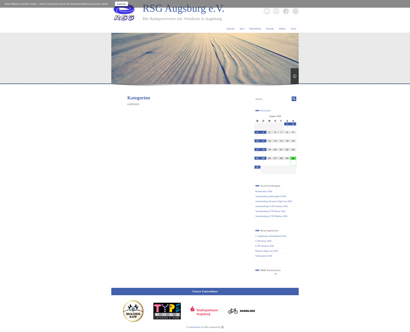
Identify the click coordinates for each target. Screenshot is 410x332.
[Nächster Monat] (293, 115)
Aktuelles (230, 29)
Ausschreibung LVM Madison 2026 (271, 216)
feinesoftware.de (196, 327)
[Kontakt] (276, 11)
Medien (282, 29)
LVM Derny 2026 (263, 241)
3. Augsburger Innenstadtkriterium (271, 236)
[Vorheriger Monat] (257, 115)
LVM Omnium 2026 (264, 246)
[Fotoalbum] (266, 11)
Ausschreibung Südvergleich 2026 (270, 196)
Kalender (270, 29)
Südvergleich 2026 (263, 256)
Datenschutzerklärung (80, 3)
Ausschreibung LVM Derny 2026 (270, 211)
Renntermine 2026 (263, 191)
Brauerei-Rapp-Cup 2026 (266, 251)
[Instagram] (295, 11)
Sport (242, 29)
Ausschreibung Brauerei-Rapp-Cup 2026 (273, 201)
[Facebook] (286, 11)
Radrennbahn (255, 29)
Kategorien (138, 97)
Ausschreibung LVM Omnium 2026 (271, 206)
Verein (293, 29)
